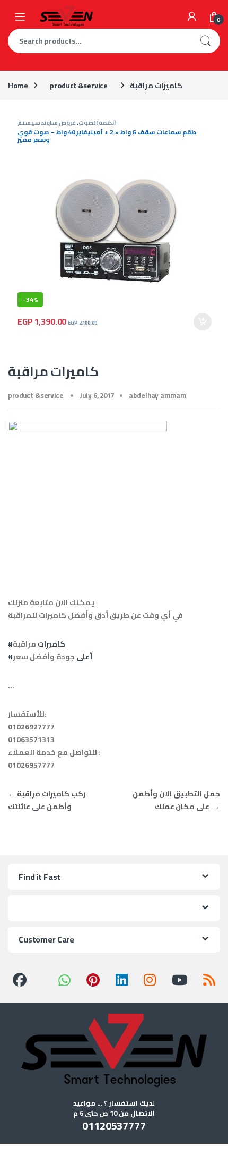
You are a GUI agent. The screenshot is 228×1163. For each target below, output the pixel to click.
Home (18, 85)
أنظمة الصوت (97, 122)
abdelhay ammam (157, 395)
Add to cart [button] (203, 322)
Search (205, 41)
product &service (79, 85)
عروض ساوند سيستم (46, 122)
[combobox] (99, 41)
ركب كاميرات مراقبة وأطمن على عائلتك (47, 800)
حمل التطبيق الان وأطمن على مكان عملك (176, 800)
